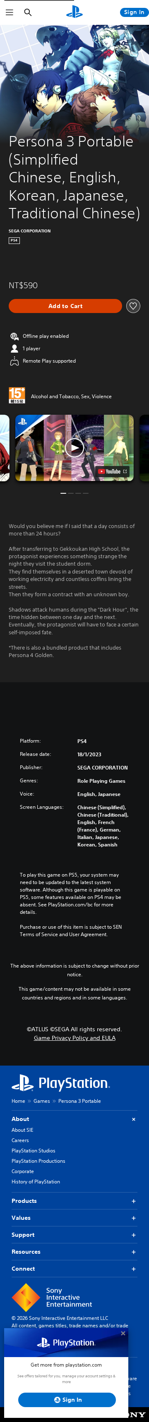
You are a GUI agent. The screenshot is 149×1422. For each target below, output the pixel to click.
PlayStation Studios (33, 1150)
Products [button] (24, 1201)
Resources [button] (26, 1251)
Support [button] (23, 1234)
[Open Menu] (9, 12)
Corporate (23, 1171)
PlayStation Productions (38, 1160)
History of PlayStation (36, 1181)
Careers (20, 1140)
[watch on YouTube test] (112, 471)
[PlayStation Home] (74, 12)
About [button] (20, 1119)
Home (18, 1100)
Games (42, 1100)
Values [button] (21, 1217)
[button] (74, 448)
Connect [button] (23, 1268)
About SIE (22, 1129)
